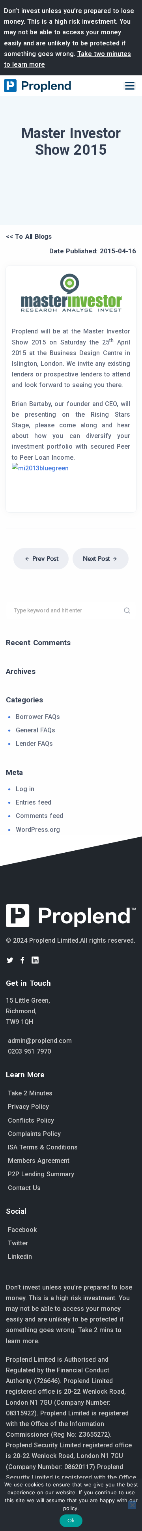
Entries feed (33, 802)
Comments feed (39, 816)
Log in (25, 789)
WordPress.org (38, 829)
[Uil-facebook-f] (22, 960)
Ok (71, 1521)
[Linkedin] (35, 960)
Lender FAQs (34, 743)
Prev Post (45, 558)
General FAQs (35, 730)
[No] (132, 1505)
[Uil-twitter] (10, 960)
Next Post (96, 558)
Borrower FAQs (38, 717)
